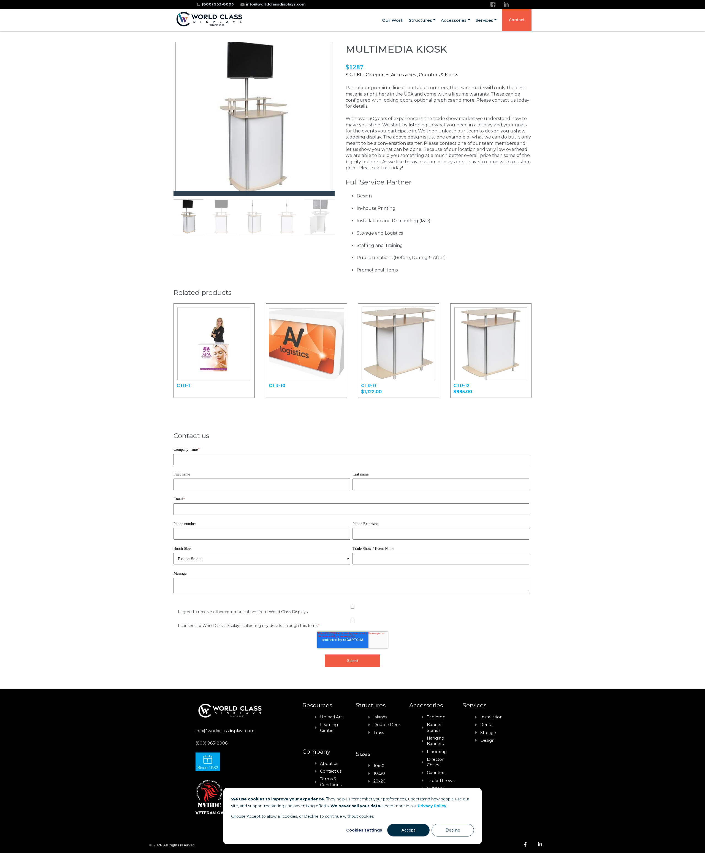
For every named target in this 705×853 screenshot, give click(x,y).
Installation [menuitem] (491, 717)
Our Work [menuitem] (392, 20)
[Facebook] (492, 4)
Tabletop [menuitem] (436, 717)
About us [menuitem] (329, 763)
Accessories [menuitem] (454, 20)
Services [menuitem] (484, 20)
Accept (408, 830)
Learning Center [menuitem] (329, 727)
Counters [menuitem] (436, 772)
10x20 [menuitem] (379, 773)
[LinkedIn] (506, 4)
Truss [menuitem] (378, 732)
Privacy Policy (432, 805)
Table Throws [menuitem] (440, 780)
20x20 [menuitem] (379, 781)
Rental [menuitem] (487, 724)
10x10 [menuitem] (378, 765)
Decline (453, 830)
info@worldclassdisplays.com (276, 4)
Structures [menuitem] (420, 20)
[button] (328, 119)
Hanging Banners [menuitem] (435, 741)
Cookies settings (364, 830)
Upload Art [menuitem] (331, 717)
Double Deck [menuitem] (387, 724)
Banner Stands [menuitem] (434, 727)
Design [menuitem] (487, 740)
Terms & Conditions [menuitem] (330, 781)
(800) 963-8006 (218, 4)
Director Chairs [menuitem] (435, 762)
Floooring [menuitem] (437, 751)
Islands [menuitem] (380, 717)
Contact (517, 19)
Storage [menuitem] (488, 732)
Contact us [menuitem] (330, 771)
